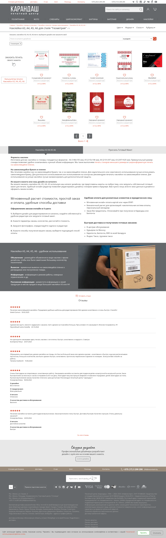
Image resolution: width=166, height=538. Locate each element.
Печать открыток (91, 527)
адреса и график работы (63, 513)
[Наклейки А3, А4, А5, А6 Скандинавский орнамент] (41, 60)
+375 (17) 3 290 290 (118, 2)
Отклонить (157, 533)
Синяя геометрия (96, 78)
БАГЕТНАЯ (111, 19)
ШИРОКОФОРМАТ (74, 19)
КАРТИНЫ (93, 19)
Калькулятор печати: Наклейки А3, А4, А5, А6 (14, 80)
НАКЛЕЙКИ (148, 19)
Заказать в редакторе (41, 81)
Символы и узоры (69, 78)
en (15, 487)
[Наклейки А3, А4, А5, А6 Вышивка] (41, 102)
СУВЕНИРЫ (54, 19)
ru (11, 487)
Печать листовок (91, 522)
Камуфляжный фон (69, 120)
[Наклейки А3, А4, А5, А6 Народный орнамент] (96, 102)
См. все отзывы (83, 435)
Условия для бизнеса (16, 2)
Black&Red (152, 78)
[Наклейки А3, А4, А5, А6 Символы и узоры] (69, 60)
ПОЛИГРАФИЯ (18, 19)
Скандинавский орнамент (41, 78)
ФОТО (36, 19)
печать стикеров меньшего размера (111, 162)
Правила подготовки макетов (35, 487)
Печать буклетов (91, 524)
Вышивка (41, 120)
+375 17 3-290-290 (15, 500)
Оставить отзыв (85, 296)
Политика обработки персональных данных (101, 511)
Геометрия (15, 43)
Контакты (81, 2)
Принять (143, 533)
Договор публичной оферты (95, 513)
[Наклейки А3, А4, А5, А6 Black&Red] (152, 60)
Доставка (33, 2)
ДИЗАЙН (130, 19)
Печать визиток (91, 520)
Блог (56, 2)
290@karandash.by (151, 469)
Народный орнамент (97, 120)
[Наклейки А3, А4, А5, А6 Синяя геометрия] (96, 60)
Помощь (67, 2)
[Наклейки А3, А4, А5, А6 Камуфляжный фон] (69, 102)
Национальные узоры (124, 78)
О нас (46, 2)
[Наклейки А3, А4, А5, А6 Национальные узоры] (124, 60)
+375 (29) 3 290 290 (98, 2)
